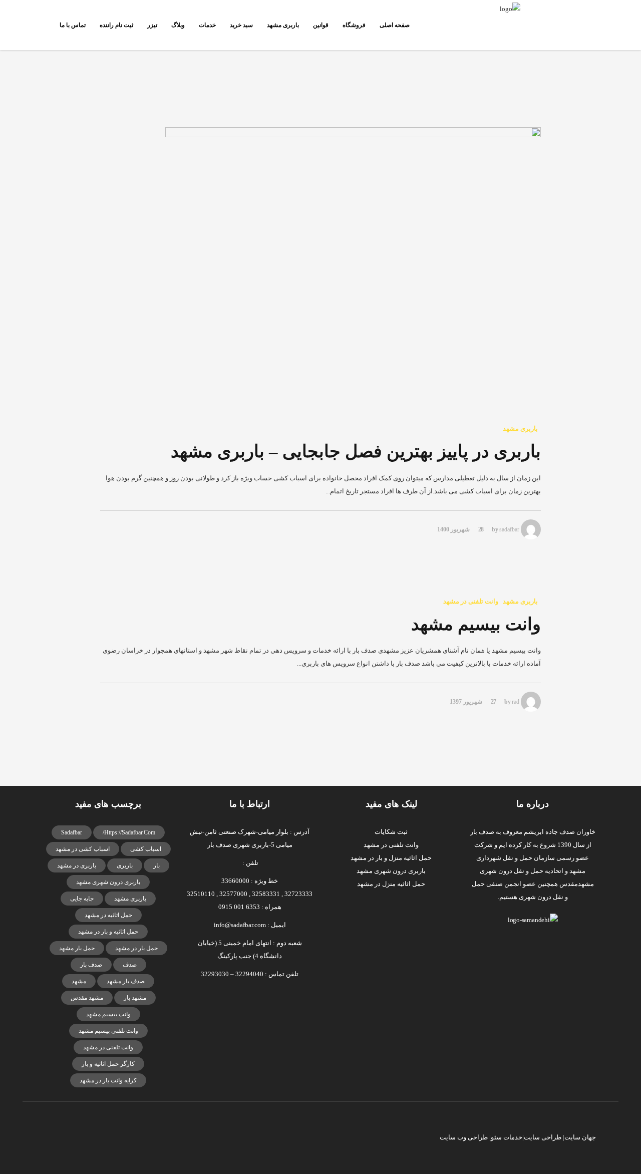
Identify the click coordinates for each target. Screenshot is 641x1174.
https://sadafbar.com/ (129, 832)
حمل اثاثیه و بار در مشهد (108, 931)
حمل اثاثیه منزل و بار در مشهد (391, 857)
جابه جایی (82, 898)
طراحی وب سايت (464, 1137)
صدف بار (91, 964)
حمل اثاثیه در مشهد (108, 915)
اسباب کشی (145, 848)
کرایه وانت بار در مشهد (108, 1080)
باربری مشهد (130, 898)
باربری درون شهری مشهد (108, 882)
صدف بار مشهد (126, 981)
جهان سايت (580, 1137)
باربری (125, 865)
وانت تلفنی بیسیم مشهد (108, 1030)
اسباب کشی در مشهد (83, 848)
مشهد (79, 981)
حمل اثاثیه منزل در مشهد (391, 884)
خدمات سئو (506, 1137)
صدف (130, 964)
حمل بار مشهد (77, 948)
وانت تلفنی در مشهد (108, 1047)
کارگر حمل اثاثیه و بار (108, 1063)
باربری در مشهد (76, 865)
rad (515, 701)
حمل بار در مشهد (136, 948)
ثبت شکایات (391, 831)
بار (156, 865)
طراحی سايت (542, 1137)
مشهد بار (135, 997)
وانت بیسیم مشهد (476, 624)
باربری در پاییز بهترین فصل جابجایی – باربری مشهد (356, 451)
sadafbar (509, 529)
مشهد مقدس (87, 997)
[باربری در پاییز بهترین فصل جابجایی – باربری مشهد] (320, 268)
